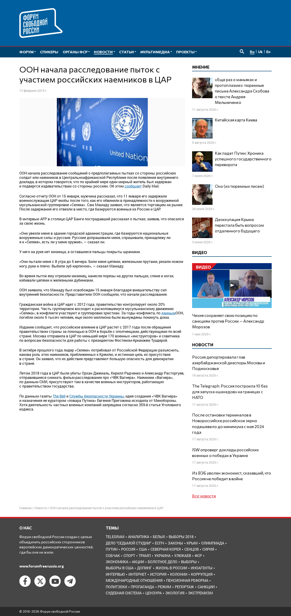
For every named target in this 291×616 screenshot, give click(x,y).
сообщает (133, 186)
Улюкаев (182, 555)
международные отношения (134, 580)
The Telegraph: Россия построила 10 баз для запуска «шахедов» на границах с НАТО (230, 391)
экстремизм (200, 592)
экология (174, 592)
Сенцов (191, 549)
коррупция (202, 574)
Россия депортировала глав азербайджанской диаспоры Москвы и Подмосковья (228, 362)
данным (168, 313)
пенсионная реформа (187, 580)
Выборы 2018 (181, 536)
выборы (189, 561)
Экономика (117, 561)
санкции (206, 586)
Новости (40, 508)
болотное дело (162, 561)
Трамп (145, 555)
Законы (175, 543)
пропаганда (142, 586)
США (143, 549)
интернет (137, 574)
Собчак (113, 555)
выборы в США (119, 567)
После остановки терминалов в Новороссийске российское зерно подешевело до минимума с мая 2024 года (228, 423)
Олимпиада (212, 543)
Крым (192, 543)
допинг (144, 567)
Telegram (115, 536)
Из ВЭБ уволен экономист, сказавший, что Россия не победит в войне (231, 475)
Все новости (204, 496)
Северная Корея (166, 549)
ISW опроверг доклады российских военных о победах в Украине (225, 452)
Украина (162, 555)
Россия (128, 549)
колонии (178, 574)
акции (138, 561)
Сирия (208, 549)
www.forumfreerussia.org (41, 566)
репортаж (184, 586)
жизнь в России (171, 567)
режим (164, 586)
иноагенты (201, 567)
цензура (153, 592)
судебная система (124, 592)
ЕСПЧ (159, 543)
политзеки (116, 586)
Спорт (129, 555)
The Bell (59, 396)
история (158, 574)
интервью (115, 574)
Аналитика (138, 536)
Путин (112, 549)
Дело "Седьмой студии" (128, 543)
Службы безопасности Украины (96, 396)
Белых (159, 536)
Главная (25, 508)
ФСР (198, 555)
